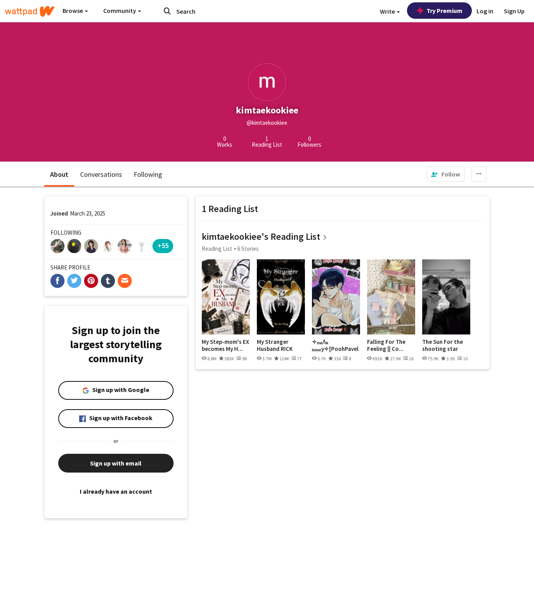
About (59, 174)
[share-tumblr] (108, 281)
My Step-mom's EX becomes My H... (225, 345)
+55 (163, 245)
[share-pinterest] (91, 281)
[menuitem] (445, 174)
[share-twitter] (74, 281)
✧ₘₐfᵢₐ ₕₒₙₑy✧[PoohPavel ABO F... (335, 345)
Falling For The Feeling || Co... (386, 345)
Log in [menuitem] (485, 11)
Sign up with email (116, 463)
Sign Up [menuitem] (514, 11)
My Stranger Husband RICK (275, 345)
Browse (73, 10)
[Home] (29, 11)
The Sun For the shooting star (442, 345)
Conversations (101, 174)
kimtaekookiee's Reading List (261, 236)
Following (148, 174)
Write (388, 11)
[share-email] (125, 281)
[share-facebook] (57, 281)
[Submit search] (167, 11)
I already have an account (116, 491)
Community (120, 10)
